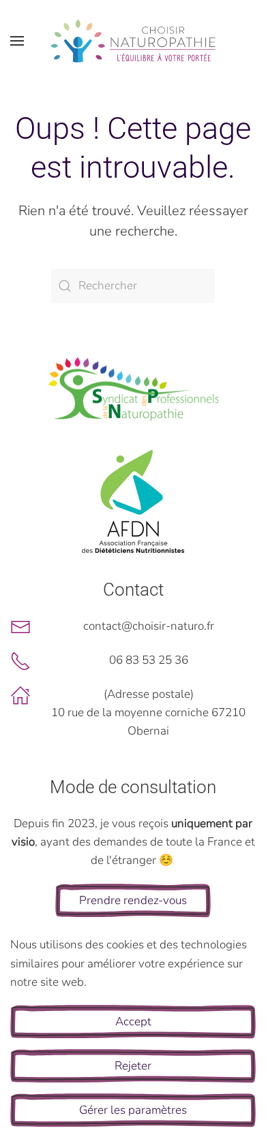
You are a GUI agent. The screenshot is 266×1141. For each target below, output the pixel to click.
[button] (17, 41)
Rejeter (133, 1066)
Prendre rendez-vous (133, 900)
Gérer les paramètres (133, 1110)
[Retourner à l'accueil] (133, 41)
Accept (133, 1021)
